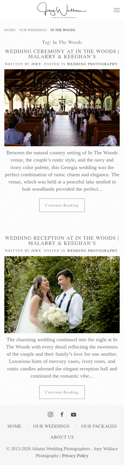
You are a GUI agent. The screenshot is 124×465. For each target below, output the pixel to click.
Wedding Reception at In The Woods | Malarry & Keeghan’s (62, 240)
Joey (36, 64)
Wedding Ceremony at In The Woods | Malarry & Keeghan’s (62, 54)
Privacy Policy (75, 455)
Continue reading (62, 205)
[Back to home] (62, 10)
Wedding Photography (92, 64)
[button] (117, 10)
